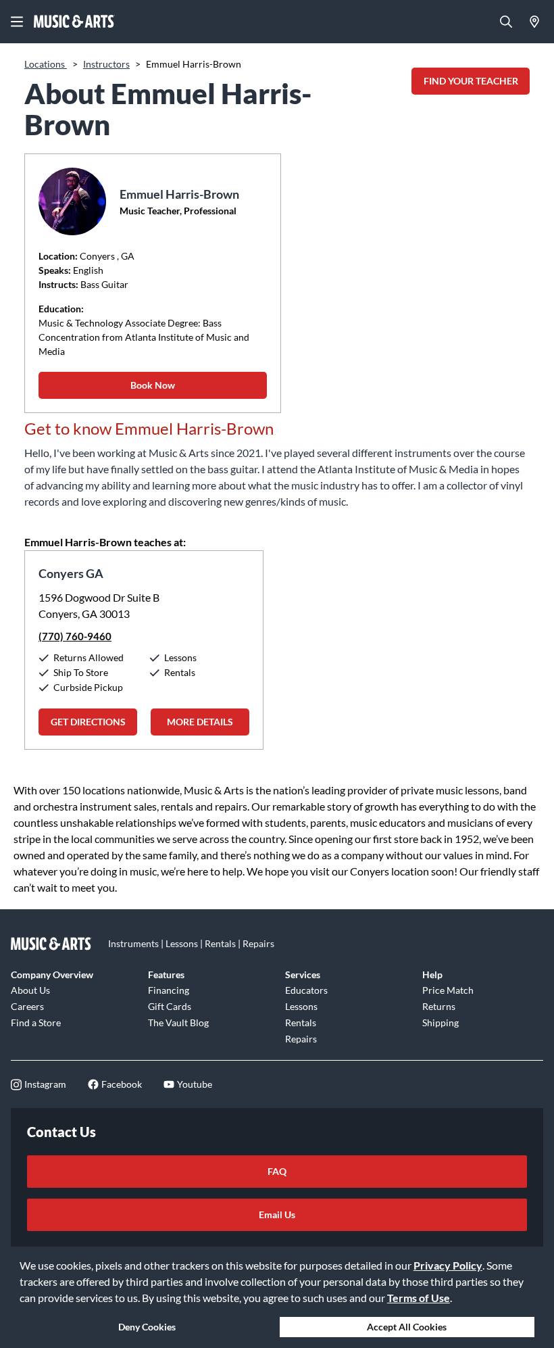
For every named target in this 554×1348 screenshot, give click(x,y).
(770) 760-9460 (75, 636)
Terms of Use (418, 1297)
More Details (200, 721)
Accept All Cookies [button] (407, 1326)
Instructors (106, 64)
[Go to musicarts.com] (74, 21)
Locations (45, 64)
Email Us (277, 1214)
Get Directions (88, 721)
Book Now (152, 385)
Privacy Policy (447, 1265)
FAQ (277, 1171)
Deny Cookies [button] (147, 1326)
